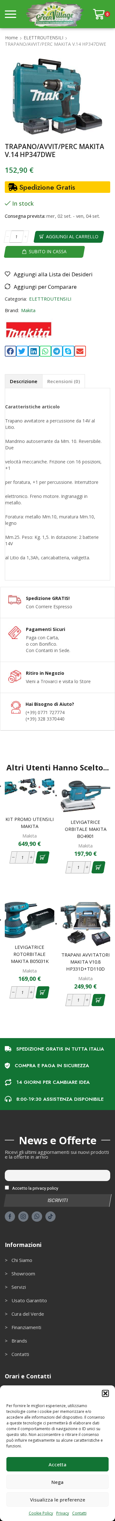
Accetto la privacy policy (34, 1188)
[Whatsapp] (37, 1216)
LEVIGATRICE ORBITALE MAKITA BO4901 (85, 829)
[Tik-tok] (50, 1216)
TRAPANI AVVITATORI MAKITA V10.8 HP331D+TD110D (85, 961)
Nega (57, 1482)
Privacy (62, 1513)
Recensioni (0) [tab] (63, 381)
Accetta (57, 1464)
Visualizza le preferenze (57, 1499)
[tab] (23, 381)
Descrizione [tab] (23, 381)
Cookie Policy (41, 1513)
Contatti (79, 1513)
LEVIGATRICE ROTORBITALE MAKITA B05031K (30, 954)
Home (11, 38)
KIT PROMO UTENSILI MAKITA (29, 822)
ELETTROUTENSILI (43, 38)
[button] (105, 1393)
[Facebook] (10, 1216)
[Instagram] (23, 1216)
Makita (28, 310)
